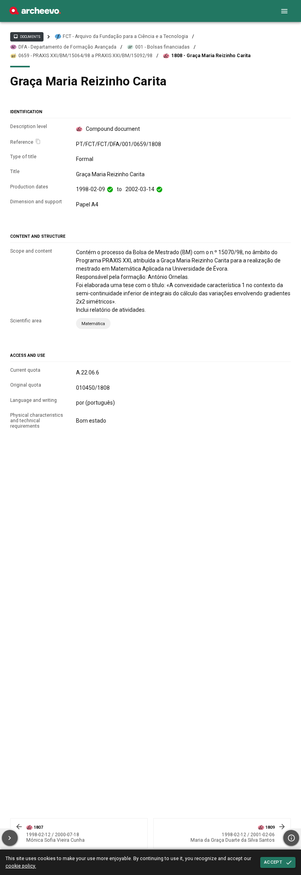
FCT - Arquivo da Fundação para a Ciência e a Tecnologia (125, 36)
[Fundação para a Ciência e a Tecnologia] (35, 12)
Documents (26, 36)
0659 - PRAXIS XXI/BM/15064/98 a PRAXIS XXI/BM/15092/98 (85, 55)
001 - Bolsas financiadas (162, 47)
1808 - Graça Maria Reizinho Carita (210, 55)
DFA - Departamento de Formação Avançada (67, 47)
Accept (273, 862)
